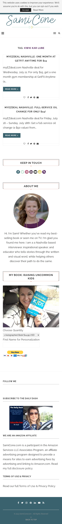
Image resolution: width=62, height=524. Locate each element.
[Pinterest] (27, 172)
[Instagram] (40, 172)
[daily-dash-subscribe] (31, 418)
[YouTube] (35, 172)
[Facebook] (18, 172)
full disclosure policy (19, 468)
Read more (10, 89)
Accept (25, 10)
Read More (38, 10)
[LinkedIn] (31, 172)
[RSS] (44, 172)
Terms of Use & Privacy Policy (37, 486)
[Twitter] (22, 172)
